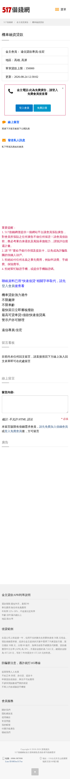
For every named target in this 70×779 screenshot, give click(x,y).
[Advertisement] (35, 190)
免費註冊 (42, 108)
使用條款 (6, 717)
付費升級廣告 (8, 728)
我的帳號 (6, 725)
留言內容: (8, 392)
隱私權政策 (7, 713)
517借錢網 (8, 22)
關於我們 (6, 710)
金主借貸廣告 (22, 22)
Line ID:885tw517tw (14, 761)
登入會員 (24, 108)
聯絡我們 (6, 732)
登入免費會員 (13, 431)
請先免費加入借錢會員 (53, 426)
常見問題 (6, 721)
